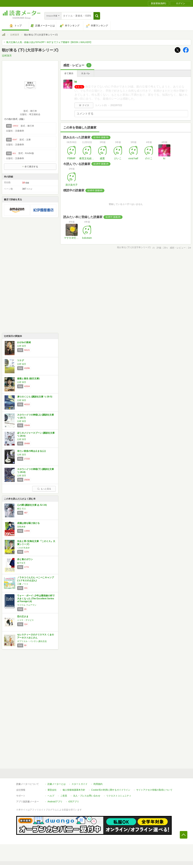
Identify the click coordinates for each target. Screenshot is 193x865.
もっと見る (46, 489)
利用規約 (98, 784)
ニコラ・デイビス (25, 620)
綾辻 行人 (21, 508)
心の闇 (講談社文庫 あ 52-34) (32, 505)
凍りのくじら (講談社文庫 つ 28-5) (34, 396)
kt (75, 81)
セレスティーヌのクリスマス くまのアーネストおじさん (35, 636)
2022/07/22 (116, 105)
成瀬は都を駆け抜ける (28, 523)
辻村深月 (14, 34)
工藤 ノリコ (22, 584)
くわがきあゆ (23, 547)
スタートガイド (79, 784)
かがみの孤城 (24, 342)
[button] (96, 16)
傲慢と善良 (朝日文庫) (28, 378)
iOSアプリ (73, 801)
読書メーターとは (56, 784)
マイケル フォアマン (26, 605)
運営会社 (52, 790)
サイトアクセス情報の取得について (154, 790)
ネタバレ (85, 73)
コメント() (101, 105)
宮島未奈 (21, 527)
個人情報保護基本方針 (74, 790)
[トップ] (3, 35)
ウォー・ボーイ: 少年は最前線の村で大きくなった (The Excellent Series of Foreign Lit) (36, 598)
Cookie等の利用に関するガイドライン (110, 790)
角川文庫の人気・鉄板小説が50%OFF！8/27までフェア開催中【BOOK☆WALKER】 (49, 42)
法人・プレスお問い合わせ (86, 796)
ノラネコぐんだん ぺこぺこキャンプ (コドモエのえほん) (35, 579)
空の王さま (22, 616)
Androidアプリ (54, 801)
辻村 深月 (21, 346)
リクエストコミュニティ (118, 796)
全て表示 (68, 73)
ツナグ (20, 360)
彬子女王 (21, 563)
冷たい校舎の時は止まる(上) (31, 451)
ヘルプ (50, 796)
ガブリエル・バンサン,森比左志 (32, 641)
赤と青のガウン (25, 559)
